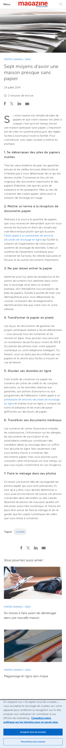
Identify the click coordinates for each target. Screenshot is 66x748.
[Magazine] (33, 4)
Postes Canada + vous (17, 59)
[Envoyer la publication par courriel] (27, 103)
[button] (5, 103)
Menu (6, 4)
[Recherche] (61, 4)
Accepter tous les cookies (33, 732)
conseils (20, 531)
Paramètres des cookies (33, 741)
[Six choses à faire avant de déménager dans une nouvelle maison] (33, 584)
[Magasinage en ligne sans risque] (33, 647)
